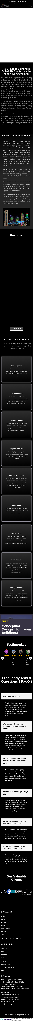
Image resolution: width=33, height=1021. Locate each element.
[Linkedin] (17, 938)
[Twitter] (2, 938)
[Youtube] (13, 938)
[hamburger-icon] (30, 5)
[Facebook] (6, 938)
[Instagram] (10, 938)
